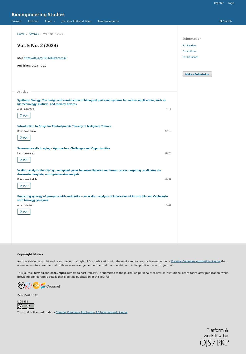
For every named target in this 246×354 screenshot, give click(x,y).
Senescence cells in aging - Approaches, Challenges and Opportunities (63, 148)
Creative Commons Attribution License (195, 261)
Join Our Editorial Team (76, 21)
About (49, 21)
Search (227, 21)
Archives (33, 21)
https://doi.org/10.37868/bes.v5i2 (45, 58)
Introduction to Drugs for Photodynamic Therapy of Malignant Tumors (64, 126)
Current (17, 21)
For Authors (189, 51)
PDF (25, 115)
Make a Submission (197, 74)
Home (20, 34)
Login (231, 3)
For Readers (189, 45)
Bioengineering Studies (38, 14)
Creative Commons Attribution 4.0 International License (91, 312)
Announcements (108, 21)
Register (219, 3)
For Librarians (190, 57)
